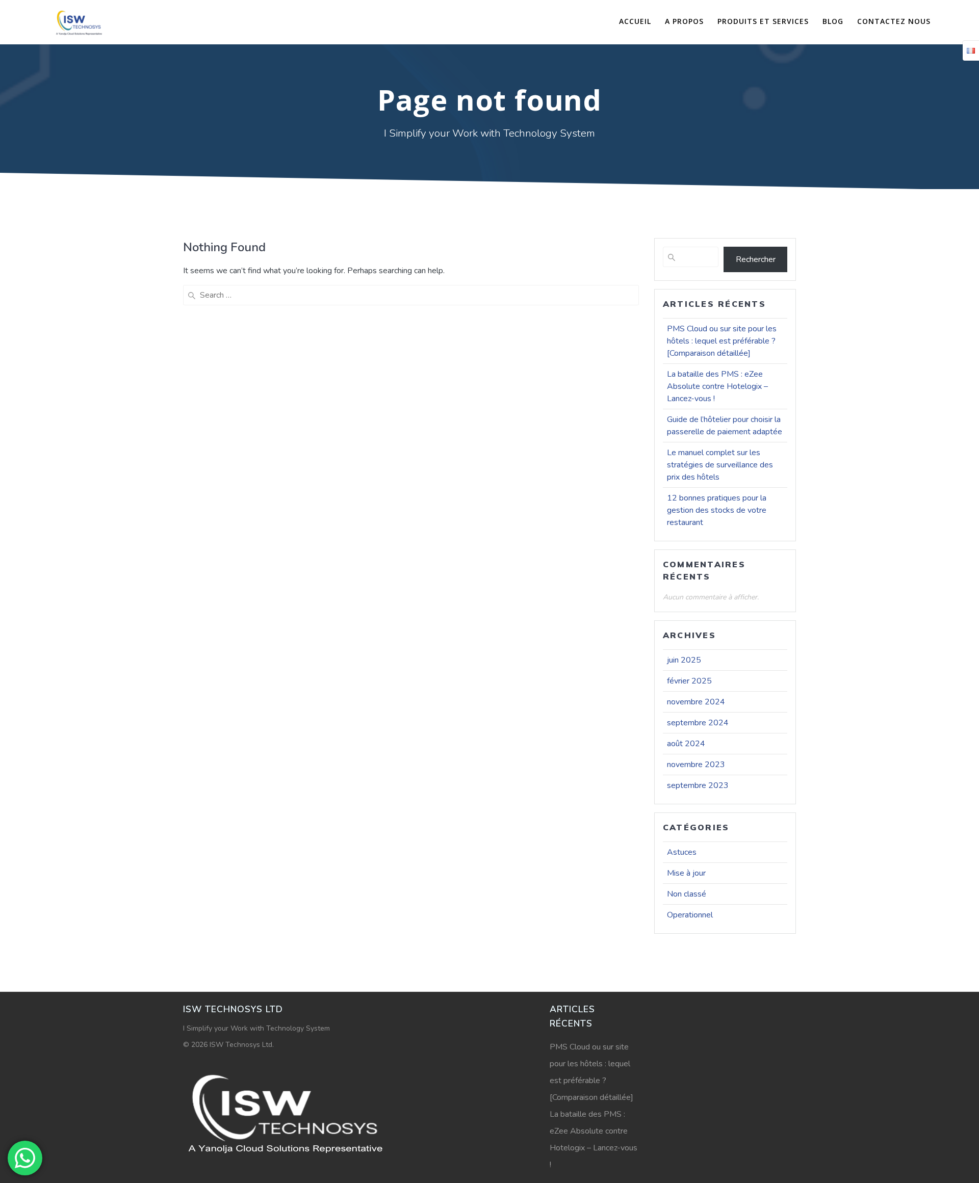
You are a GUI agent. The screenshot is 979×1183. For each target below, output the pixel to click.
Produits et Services (763, 21)
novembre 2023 (696, 764)
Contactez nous (894, 21)
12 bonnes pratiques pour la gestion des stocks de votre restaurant (716, 510)
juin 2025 (684, 660)
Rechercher (756, 259)
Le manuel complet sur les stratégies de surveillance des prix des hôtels (720, 465)
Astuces (682, 852)
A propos (684, 21)
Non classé (686, 894)
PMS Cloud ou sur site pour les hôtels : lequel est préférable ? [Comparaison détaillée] (722, 341)
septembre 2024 (698, 722)
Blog (832, 21)
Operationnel (690, 915)
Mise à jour (686, 873)
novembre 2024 (696, 701)
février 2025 (689, 681)
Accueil (635, 21)
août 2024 (686, 743)
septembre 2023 (698, 785)
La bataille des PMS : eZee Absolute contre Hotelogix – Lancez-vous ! (717, 386)
